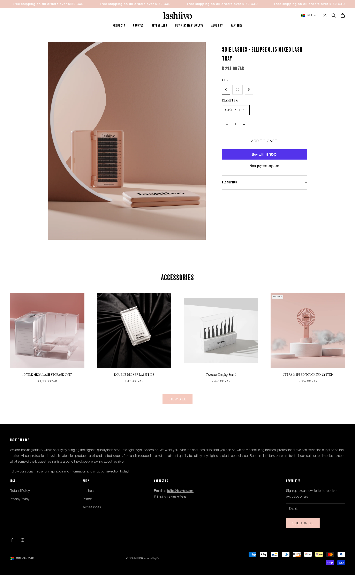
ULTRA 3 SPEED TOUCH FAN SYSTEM (307, 375)
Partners (236, 25)
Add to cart (264, 141)
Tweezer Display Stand (221, 375)
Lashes (88, 491)
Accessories (92, 507)
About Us (217, 25)
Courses (138, 25)
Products (119, 25)
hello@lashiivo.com (180, 491)
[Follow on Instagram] (23, 540)
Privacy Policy (19, 499)
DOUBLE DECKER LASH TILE (134, 375)
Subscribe (303, 523)
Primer (87, 499)
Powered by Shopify (150, 559)
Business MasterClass (189, 25)
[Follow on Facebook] (12, 540)
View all (177, 399)
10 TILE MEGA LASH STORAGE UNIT (47, 375)
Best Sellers (159, 25)
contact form (177, 497)
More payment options (264, 166)
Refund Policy (20, 491)
